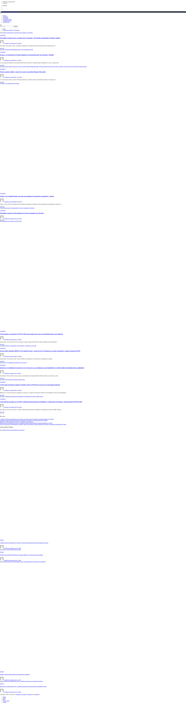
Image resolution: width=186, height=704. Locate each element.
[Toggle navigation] (0, 13)
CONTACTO (6, 22)
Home (4, 697)
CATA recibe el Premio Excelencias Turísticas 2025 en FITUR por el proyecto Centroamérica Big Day (30, 385)
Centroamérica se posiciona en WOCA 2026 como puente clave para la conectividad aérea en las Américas (31, 334)
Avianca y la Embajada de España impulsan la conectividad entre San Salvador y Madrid (27, 55)
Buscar (15, 26)
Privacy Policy (6, 700)
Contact (4, 702)
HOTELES (5, 18)
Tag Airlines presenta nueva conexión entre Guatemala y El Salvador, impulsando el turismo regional (30, 38)
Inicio (4, 29)
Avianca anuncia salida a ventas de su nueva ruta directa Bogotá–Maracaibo (23, 72)
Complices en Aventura (21, 694)
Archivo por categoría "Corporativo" (11, 30)
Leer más (2, 48)
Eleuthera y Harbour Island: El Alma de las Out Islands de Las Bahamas (16, 421)
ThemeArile (36, 694)
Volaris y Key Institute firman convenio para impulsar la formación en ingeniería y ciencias (27, 196)
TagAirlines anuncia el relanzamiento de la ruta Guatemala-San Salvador (22, 213)
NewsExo (29, 694)
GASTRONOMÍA (7, 19)
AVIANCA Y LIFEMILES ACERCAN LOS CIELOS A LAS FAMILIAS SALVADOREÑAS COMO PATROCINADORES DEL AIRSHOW (42, 368)
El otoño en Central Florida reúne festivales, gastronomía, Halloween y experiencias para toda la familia (23, 420)
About (4, 698)
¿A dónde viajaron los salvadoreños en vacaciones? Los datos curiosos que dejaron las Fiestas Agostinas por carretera (27, 419)
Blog (4, 699)
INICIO (5, 15)
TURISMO (5, 17)
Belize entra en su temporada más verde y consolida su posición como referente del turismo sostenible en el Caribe (26, 423)
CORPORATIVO (7, 21)
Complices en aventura (9, 43)
